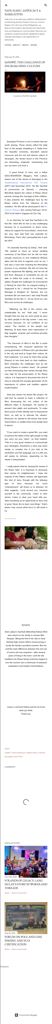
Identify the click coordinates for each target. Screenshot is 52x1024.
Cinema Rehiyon (18, 753)
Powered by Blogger (28, 1015)
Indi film (41, 753)
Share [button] (7, 749)
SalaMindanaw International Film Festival (26, 182)
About (16, 45)
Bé (25, 299)
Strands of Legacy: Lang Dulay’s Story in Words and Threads (26, 884)
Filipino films (31, 753)
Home (8, 45)
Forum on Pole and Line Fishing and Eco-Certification (23, 940)
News (25, 45)
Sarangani (9, 756)
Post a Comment (19, 893)
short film (18, 756)
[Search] (45, 4)
